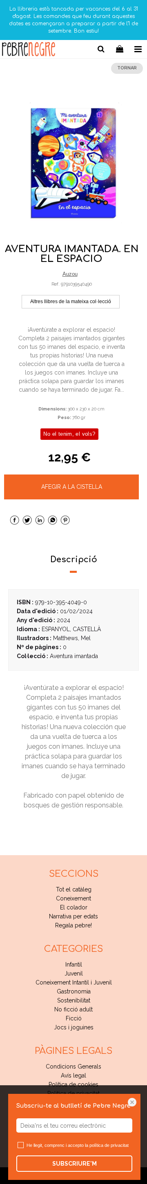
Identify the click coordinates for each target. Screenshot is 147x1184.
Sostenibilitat (73, 1000)
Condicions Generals (73, 1066)
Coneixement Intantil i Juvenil (74, 982)
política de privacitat (109, 1145)
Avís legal (73, 1075)
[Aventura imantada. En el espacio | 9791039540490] (73, 163)
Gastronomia (74, 991)
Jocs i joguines (74, 1027)
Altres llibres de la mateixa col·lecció (70, 301)
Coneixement (73, 898)
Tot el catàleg (73, 889)
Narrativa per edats (73, 916)
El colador (73, 907)
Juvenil (74, 973)
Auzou (70, 274)
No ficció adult (73, 1009)
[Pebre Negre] (28, 50)
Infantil (73, 964)
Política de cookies (73, 1084)
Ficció (74, 1018)
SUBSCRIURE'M (74, 1163)
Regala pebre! (73, 925)
